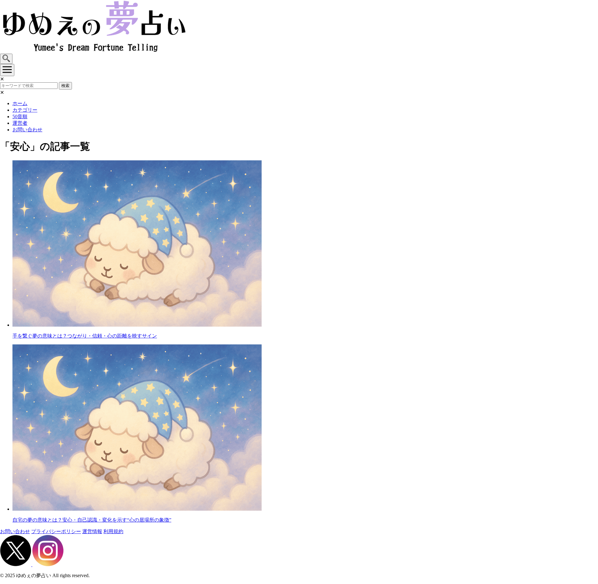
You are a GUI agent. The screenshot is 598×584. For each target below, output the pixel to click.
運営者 (19, 123)
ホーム (19, 103)
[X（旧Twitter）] (16, 564)
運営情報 (92, 531)
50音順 (19, 116)
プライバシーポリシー (56, 531)
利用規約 (113, 531)
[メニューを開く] (7, 70)
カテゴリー (24, 110)
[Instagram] (48, 564)
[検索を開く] (6, 59)
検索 (65, 85)
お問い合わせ (27, 129)
